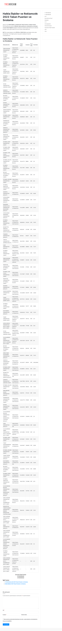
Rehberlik (46, 20)
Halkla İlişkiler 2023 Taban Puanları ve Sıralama (15, 583)
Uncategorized (48, 23)
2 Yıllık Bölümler (20, 577)
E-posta (4, 614)
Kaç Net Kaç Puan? (48, 18)
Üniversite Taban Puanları (20, 574)
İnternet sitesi (24, 614)
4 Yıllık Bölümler (20, 576)
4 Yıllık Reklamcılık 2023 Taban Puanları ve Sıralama (16, 582)
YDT (46, 29)
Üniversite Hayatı (48, 25)
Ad (3, 610)
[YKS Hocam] (10, 4)
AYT (45, 16)
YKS (45, 31)
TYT (46, 22)
